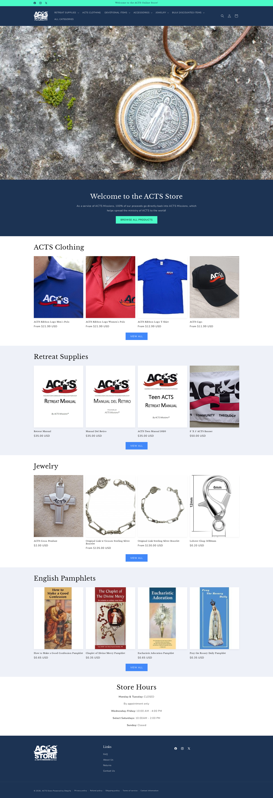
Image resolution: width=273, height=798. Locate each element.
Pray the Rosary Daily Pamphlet (208, 653)
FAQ (105, 754)
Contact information (149, 790)
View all (136, 336)
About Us (108, 759)
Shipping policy (113, 790)
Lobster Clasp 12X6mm (203, 541)
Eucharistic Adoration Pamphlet (156, 653)
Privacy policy (80, 790)
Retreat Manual (42, 431)
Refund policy (96, 790)
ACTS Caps (196, 322)
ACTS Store (47, 791)
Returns (107, 765)
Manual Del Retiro (96, 431)
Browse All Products (137, 219)
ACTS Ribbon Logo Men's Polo (51, 322)
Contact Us (109, 771)
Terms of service (130, 790)
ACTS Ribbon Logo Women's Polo (105, 322)
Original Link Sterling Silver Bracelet (158, 541)
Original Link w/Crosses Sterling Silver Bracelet (108, 542)
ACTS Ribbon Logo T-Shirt (153, 322)
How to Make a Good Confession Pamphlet (58, 653)
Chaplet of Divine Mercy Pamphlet (105, 653)
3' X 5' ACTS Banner (201, 431)
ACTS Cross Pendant (45, 541)
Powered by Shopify (62, 791)
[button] (66, 12)
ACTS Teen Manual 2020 (152, 431)
